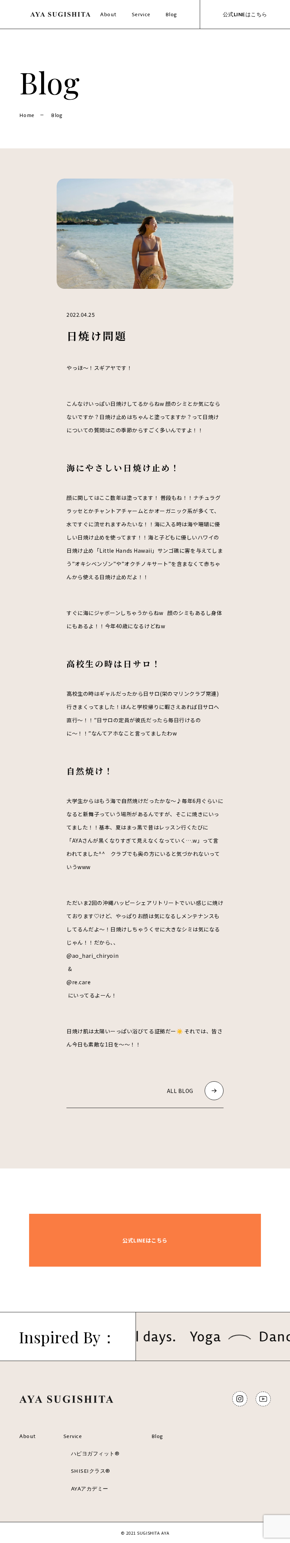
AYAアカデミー (89, 1489)
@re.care (78, 982)
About (108, 14)
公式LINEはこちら (245, 14)
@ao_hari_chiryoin (92, 955)
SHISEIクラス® (90, 1471)
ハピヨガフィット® (95, 1454)
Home (26, 115)
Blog (171, 14)
